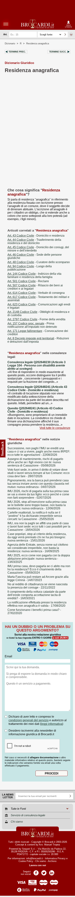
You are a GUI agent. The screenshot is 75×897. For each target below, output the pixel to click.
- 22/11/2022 (37, 586)
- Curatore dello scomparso (38, 262)
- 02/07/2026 (38, 494)
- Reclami (28, 281)
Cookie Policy (26, 861)
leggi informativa (51, 723)
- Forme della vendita (36, 319)
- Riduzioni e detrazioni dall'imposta (38, 340)
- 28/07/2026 (38, 473)
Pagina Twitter (43, 871)
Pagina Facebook (36, 871)
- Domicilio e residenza (35, 235)
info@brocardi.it (34, 858)
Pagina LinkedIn (51, 871)
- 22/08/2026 (38, 451)
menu (6, 24)
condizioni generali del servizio (29, 720)
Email (8, 656)
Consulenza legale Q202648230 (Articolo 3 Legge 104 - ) (36, 365)
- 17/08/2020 (36, 604)
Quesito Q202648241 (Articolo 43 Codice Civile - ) (35, 410)
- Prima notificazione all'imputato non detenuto (32, 325)
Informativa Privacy (55, 858)
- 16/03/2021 (36, 595)
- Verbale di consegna (36, 292)
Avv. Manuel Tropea (49, 844)
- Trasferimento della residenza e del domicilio (34, 241)
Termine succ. (57, 51)
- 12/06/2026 (37, 505)
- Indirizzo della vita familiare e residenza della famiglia (34, 275)
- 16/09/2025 (37, 548)
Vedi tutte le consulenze (55, 427)
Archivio (52, 861)
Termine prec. (17, 51)
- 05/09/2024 (38, 569)
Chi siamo (40, 861)
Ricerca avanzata (71, 34)
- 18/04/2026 (38, 526)
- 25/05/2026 (34, 516)
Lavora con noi (37, 865)
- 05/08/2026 (35, 462)
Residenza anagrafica (37, 43)
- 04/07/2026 (38, 483)
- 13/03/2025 (38, 558)
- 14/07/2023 (37, 578)
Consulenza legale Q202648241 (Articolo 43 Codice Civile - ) (37, 388)
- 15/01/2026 (36, 537)
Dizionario (10, 43)
